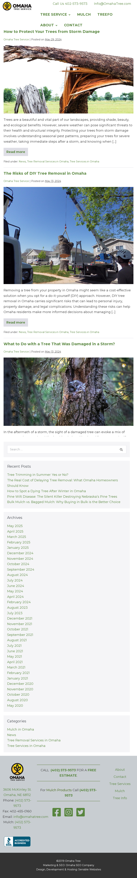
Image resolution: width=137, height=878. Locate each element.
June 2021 (15, 651)
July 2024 (15, 580)
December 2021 (19, 618)
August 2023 (17, 608)
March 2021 (16, 667)
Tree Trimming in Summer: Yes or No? (37, 475)
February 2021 (18, 673)
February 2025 (18, 542)
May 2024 (15, 591)
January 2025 (18, 548)
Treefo (105, 14)
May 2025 (15, 526)
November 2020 (20, 689)
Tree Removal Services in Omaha (47, 161)
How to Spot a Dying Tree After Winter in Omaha (46, 491)
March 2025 (16, 537)
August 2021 (17, 640)
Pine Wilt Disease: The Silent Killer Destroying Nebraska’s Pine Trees (62, 497)
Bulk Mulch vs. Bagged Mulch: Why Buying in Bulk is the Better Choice (63, 502)
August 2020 (17, 700)
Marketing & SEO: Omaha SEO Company (68, 865)
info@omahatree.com (30, 817)
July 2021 (14, 646)
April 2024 (15, 597)
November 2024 (20, 559)
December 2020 (20, 684)
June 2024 (15, 586)
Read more (17, 153)
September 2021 (20, 635)
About (47, 25)
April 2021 (15, 662)
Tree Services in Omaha (84, 161)
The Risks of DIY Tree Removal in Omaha (45, 173)
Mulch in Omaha (20, 729)
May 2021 (14, 656)
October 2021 (17, 629)
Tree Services (120, 784)
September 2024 (20, 570)
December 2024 (20, 553)
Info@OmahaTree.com (112, 4)
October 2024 (18, 564)
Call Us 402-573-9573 (70, 4)
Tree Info (120, 798)
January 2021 (17, 678)
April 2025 (15, 531)
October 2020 (18, 695)
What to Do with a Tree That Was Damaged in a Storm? (59, 344)
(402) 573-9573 (63, 770)
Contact (73, 25)
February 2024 (19, 602)
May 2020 (15, 706)
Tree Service (53, 14)
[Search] (121, 449)
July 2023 (14, 613)
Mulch (84, 14)
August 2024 (17, 575)
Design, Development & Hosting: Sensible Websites (68, 869)
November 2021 (19, 624)
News (22, 161)
